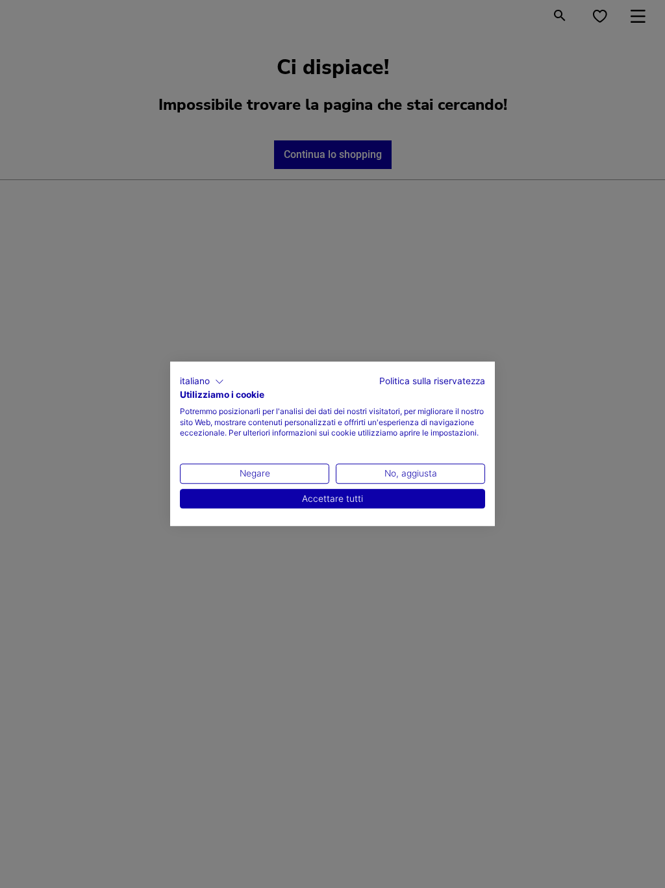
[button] (202, 381)
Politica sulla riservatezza (432, 381)
